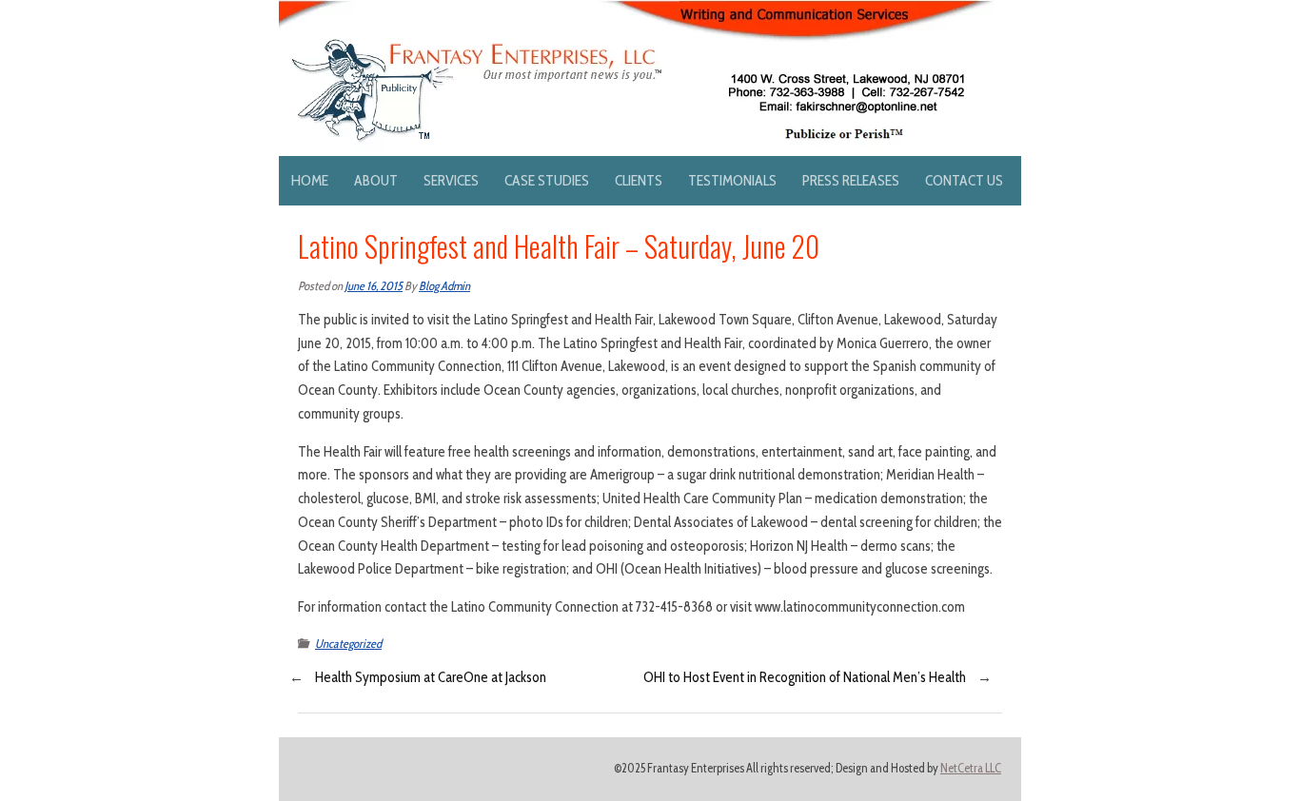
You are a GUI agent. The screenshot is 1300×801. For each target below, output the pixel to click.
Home (309, 180)
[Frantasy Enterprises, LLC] (637, 11)
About (376, 180)
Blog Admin (444, 286)
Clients (638, 180)
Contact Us (964, 180)
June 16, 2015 (374, 286)
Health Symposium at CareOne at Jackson (430, 677)
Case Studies (546, 180)
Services (451, 180)
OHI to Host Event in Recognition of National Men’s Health (804, 677)
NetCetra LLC (970, 768)
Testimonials (732, 180)
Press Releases (850, 180)
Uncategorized (348, 643)
